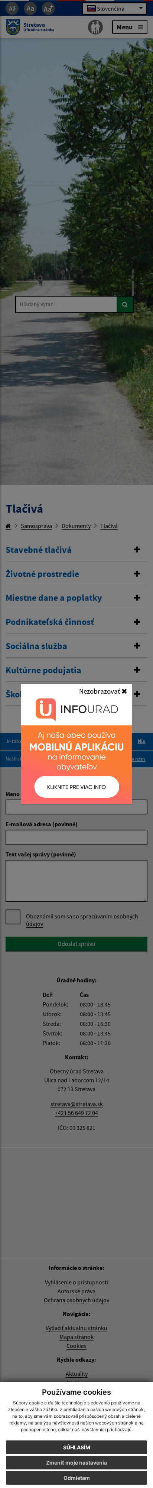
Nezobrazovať (100, 691)
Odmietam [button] (77, 1478)
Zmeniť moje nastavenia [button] (76, 1462)
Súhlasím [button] (76, 1447)
